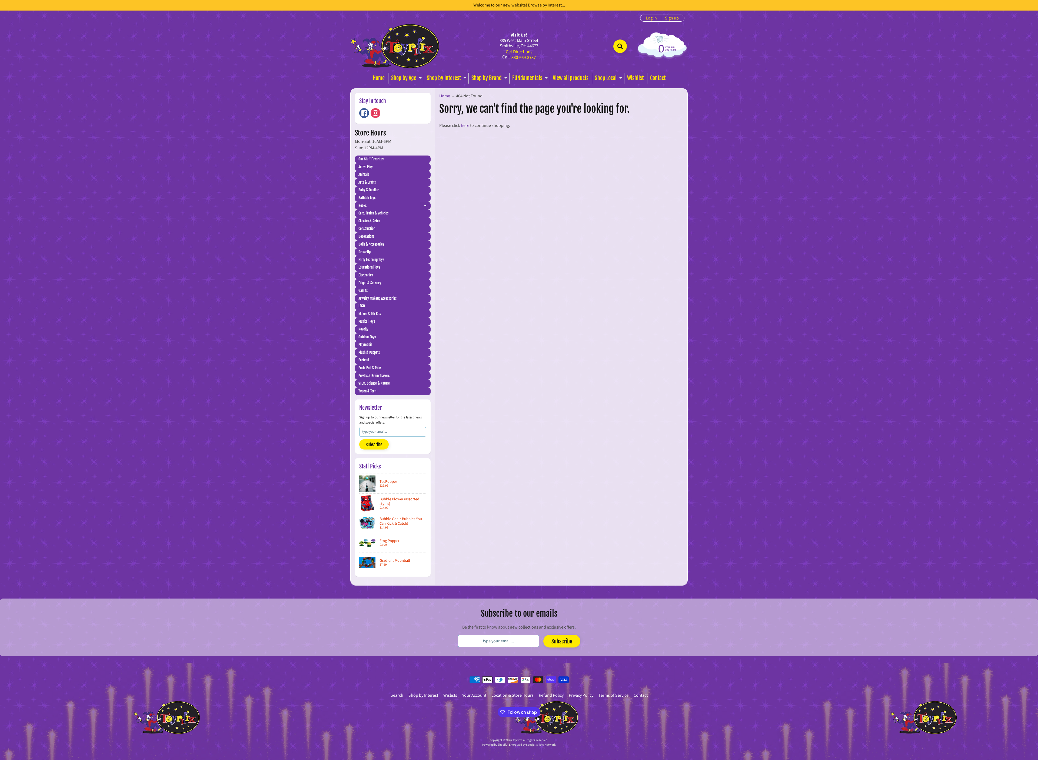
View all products (570, 78)
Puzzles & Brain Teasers (374, 376)
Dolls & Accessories (371, 244)
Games (363, 290)
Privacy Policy (581, 695)
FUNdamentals (530, 79)
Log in (651, 18)
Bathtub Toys (366, 198)
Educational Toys (369, 267)
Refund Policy (551, 695)
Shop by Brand (489, 79)
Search (397, 695)
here (465, 125)
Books (394, 206)
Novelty (363, 329)
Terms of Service (613, 695)
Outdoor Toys (367, 337)
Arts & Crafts (367, 182)
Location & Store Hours (512, 695)
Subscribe (374, 444)
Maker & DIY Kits (369, 314)
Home (379, 78)
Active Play (365, 167)
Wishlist (635, 78)
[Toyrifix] (395, 46)
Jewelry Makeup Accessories (377, 298)
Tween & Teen (367, 391)
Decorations (366, 236)
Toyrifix (517, 740)
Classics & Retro (369, 221)
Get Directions (519, 52)
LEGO (361, 306)
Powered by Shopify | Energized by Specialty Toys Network (519, 745)
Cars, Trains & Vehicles (373, 213)
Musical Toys (366, 321)
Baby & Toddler (368, 190)
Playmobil (365, 344)
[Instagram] (375, 113)
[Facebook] (364, 113)
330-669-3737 (523, 57)
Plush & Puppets (369, 352)
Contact (658, 78)
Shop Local (609, 79)
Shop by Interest (447, 79)
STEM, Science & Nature (374, 383)
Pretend (363, 360)
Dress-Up (364, 252)
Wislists (450, 695)
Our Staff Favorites (371, 159)
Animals (363, 174)
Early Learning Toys (371, 259)
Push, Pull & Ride (369, 368)
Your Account (474, 695)
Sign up (672, 18)
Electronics (365, 275)
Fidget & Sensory (369, 283)
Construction (366, 228)
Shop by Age (407, 79)
